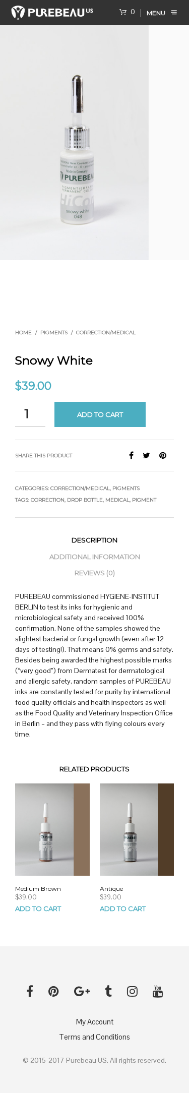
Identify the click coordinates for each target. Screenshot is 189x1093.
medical (117, 500)
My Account (94, 1021)
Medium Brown (38, 888)
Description (94, 540)
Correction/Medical (106, 332)
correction (48, 500)
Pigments (54, 332)
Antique (111, 888)
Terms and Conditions (94, 1037)
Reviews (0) (95, 573)
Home (23, 332)
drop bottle (85, 500)
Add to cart (100, 414)
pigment (144, 500)
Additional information (94, 557)
